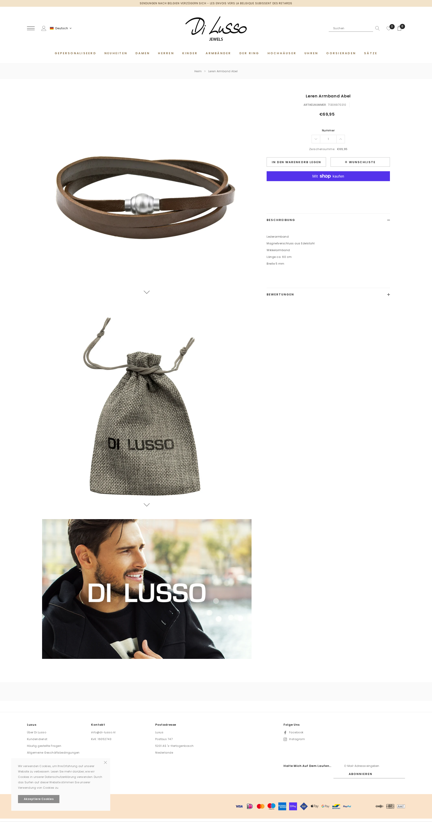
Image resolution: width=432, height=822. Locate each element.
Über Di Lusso (36, 732)
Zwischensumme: (322, 149)
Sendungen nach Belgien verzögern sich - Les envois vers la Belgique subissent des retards (216, 3)
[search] (376, 28)
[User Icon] (43, 28)
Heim (198, 71)
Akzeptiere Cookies (39, 799)
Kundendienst (37, 739)
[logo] (216, 29)
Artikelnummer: (315, 105)
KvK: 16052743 (101, 739)
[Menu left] (31, 28)
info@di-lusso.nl (103, 732)
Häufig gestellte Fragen (44, 746)
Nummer (328, 130)
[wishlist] (389, 28)
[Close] (105, 762)
